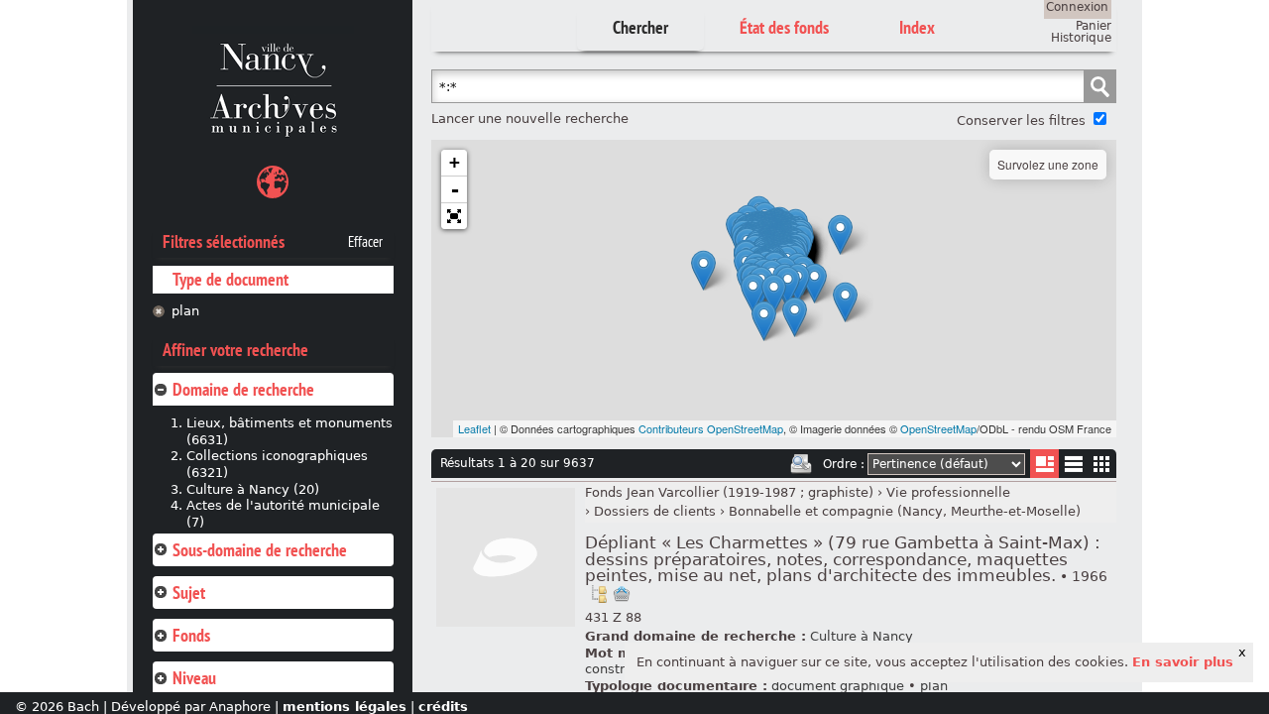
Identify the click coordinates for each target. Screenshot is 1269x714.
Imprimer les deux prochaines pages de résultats (801, 464)
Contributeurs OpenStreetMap (710, 428)
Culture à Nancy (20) (252, 489)
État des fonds (784, 27)
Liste (1044, 463)
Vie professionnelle (948, 492)
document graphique (837, 685)
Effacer (365, 242)
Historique (1081, 38)
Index (917, 27)
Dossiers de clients (655, 511)
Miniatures (1102, 463)
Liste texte (1073, 467)
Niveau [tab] (194, 677)
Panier (1093, 26)
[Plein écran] (454, 216)
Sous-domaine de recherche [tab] (260, 549)
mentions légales (344, 706)
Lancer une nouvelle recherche (530, 118)
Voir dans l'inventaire (599, 594)
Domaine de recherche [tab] (243, 389)
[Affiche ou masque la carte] (272, 185)
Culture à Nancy (861, 636)
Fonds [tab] (191, 635)
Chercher (640, 27)
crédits (443, 706)
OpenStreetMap (938, 428)
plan (185, 310)
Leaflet (474, 428)
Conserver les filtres (1021, 120)
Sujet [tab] (189, 592)
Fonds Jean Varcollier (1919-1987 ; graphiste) (729, 492)
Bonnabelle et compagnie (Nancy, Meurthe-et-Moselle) (905, 511)
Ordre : (844, 464)
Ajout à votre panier (622, 594)
